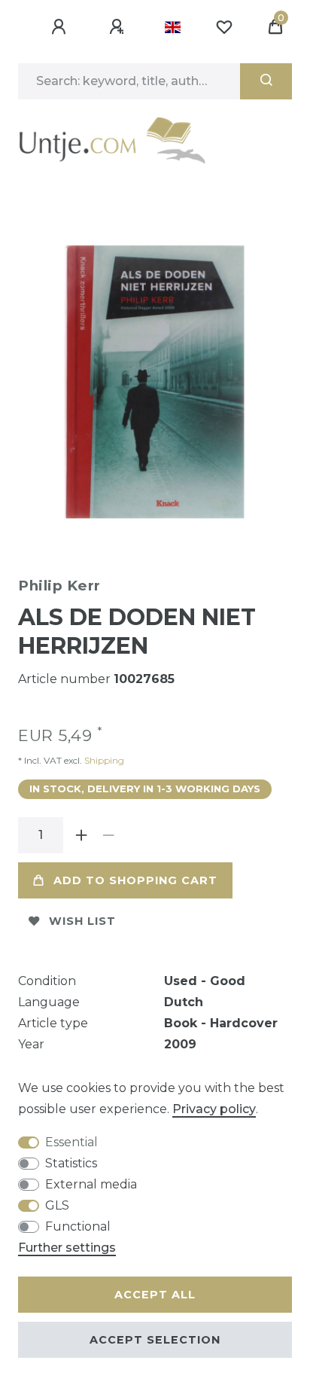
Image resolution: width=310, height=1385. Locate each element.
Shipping (103, 760)
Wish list (82, 921)
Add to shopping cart (135, 880)
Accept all (155, 1294)
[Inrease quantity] (81, 835)
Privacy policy (214, 1109)
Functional (78, 1226)
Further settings (67, 1247)
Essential (71, 1142)
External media (91, 1184)
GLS (57, 1205)
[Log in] (61, 27)
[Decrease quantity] (108, 835)
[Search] (266, 81)
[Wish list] (224, 27)
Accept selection (155, 1340)
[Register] (119, 27)
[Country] (173, 27)
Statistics (71, 1163)
